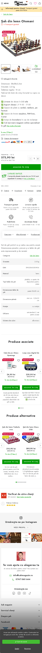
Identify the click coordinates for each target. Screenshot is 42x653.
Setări (17, 649)
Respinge (27, 649)
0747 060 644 (23, 579)
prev (2, 371)
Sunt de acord (22, 642)
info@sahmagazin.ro (23, 575)
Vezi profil (20, 527)
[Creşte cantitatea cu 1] (38, 159)
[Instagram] (19, 593)
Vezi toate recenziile (24, 497)
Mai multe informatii (14, 126)
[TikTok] (29, 593)
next (40, 371)
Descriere (7, 234)
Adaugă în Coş (21, 167)
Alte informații (21, 234)
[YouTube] (24, 593)
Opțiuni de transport (11, 138)
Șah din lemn (34, 256)
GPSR (39, 191)
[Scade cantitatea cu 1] (30, 159)
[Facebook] (13, 593)
